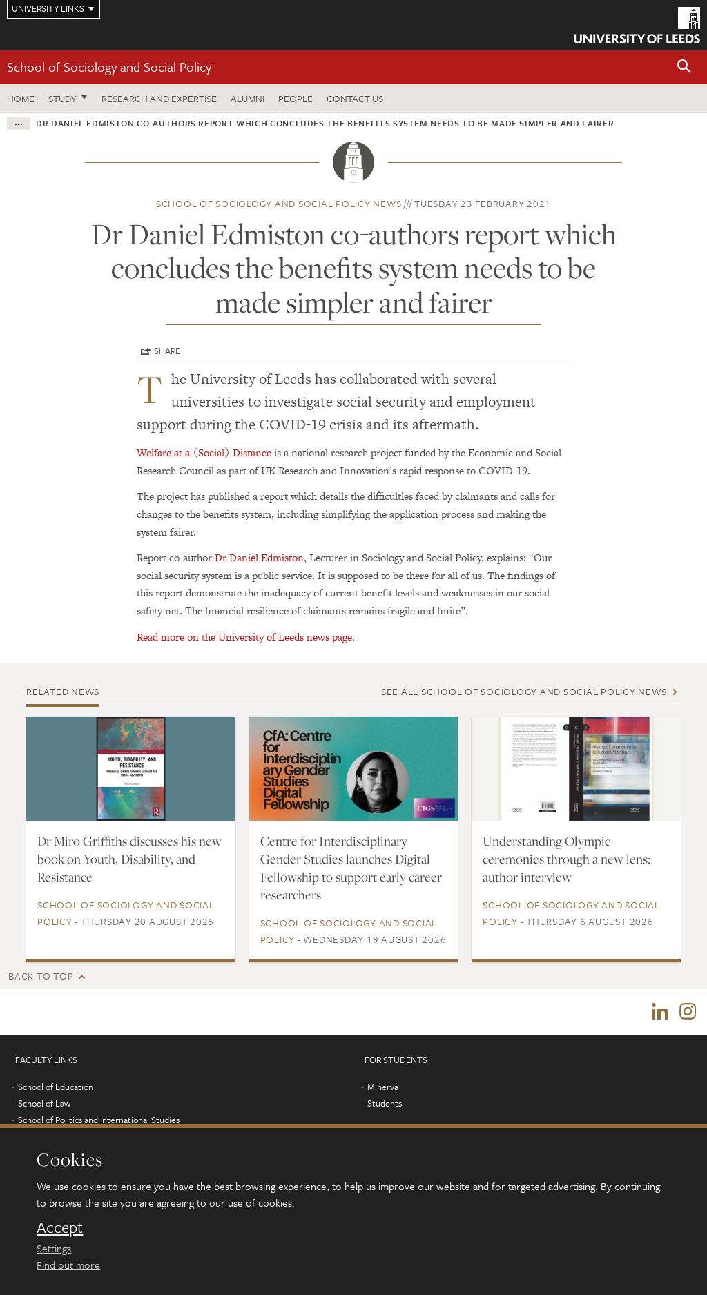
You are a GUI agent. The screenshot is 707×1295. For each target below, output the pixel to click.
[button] (684, 67)
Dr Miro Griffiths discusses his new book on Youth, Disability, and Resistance (129, 859)
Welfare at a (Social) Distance (204, 452)
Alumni (247, 98)
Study (62, 98)
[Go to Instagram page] (687, 1012)
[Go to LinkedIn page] (660, 1012)
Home (21, 98)
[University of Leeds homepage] (637, 25)
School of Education (55, 1086)
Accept (60, 1227)
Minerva (382, 1086)
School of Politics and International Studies (99, 1120)
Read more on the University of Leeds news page (244, 637)
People (295, 98)
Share (167, 351)
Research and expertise (159, 98)
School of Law (44, 1103)
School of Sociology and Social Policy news (279, 203)
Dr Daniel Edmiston (259, 557)
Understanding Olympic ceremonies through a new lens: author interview (566, 859)
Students (384, 1103)
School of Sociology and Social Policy (109, 66)
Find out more (68, 1264)
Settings (54, 1248)
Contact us (355, 98)
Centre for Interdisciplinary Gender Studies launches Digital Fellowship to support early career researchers (351, 868)
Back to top (40, 975)
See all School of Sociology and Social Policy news (524, 691)
